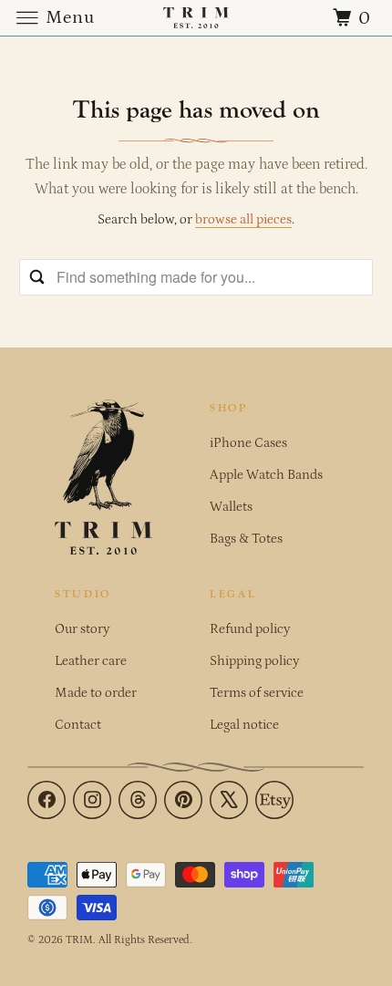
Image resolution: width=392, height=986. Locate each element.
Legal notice (244, 724)
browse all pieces (243, 219)
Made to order (96, 693)
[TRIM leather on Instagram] (92, 800)
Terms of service (257, 693)
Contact (78, 724)
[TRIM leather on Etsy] (274, 800)
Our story (82, 629)
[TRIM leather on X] (229, 800)
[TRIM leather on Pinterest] (183, 800)
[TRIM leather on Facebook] (46, 800)
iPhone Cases (248, 443)
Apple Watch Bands (266, 475)
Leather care (91, 661)
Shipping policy (254, 661)
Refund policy (250, 629)
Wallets (231, 506)
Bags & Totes (246, 538)
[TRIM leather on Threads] (138, 800)
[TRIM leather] (196, 18)
